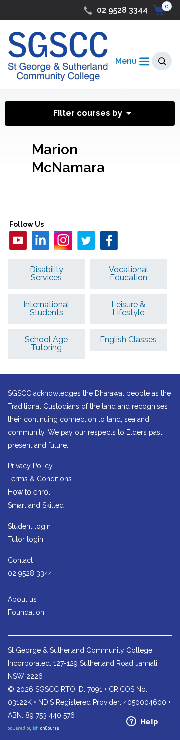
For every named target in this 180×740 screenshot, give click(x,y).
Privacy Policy (30, 466)
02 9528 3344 (122, 10)
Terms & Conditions (40, 479)
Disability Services (47, 273)
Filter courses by (88, 113)
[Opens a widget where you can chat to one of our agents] (142, 722)
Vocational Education (128, 273)
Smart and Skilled (36, 505)
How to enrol (29, 492)
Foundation (26, 612)
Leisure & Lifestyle (129, 308)
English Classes (128, 339)
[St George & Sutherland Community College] (58, 56)
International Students (47, 308)
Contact (20, 560)
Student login (29, 526)
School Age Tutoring (46, 343)
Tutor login (26, 539)
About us (22, 599)
